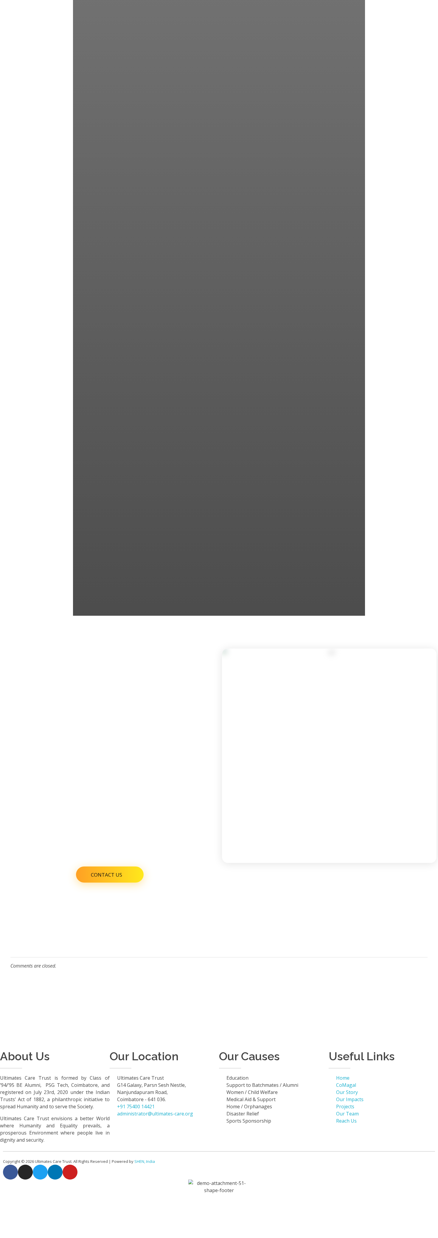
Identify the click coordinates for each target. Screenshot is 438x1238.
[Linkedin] (55, 1172)
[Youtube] (70, 1172)
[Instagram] (25, 1172)
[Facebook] (10, 1172)
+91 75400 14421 (298, 37)
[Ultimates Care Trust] (48, 10)
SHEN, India (144, 1161)
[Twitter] (40, 1172)
